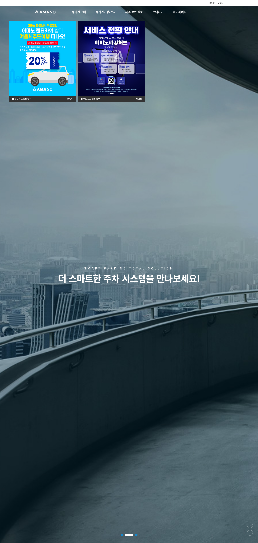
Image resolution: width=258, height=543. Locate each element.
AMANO (46, 12)
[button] (122, 535)
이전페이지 (250, 525)
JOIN (220, 3)
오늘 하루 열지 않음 (22, 99)
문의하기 (157, 12)
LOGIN (212, 3)
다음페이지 (250, 533)
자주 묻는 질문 (134, 12)
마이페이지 (179, 12)
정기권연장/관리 (105, 12)
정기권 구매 (79, 12)
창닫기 (70, 99)
